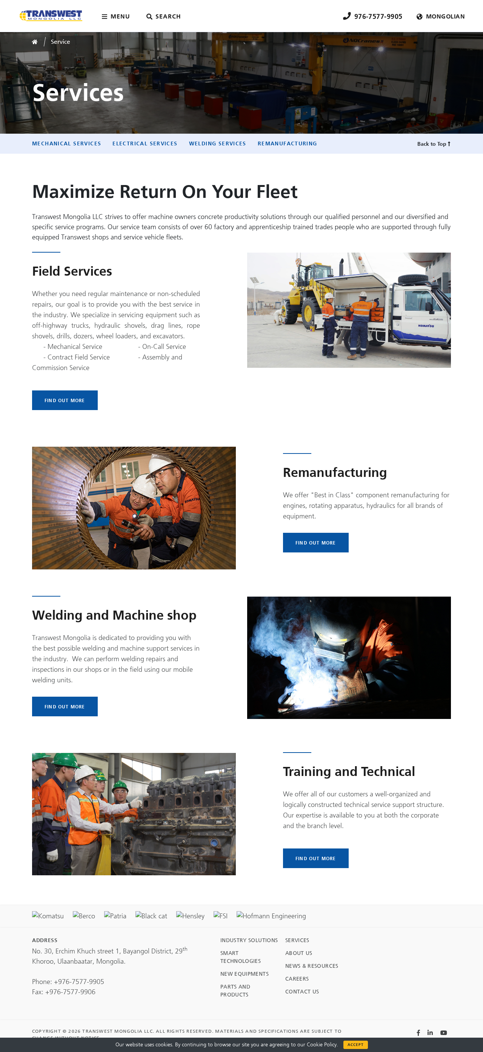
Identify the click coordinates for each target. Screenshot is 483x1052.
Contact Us (302, 992)
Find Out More (65, 400)
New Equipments (244, 974)
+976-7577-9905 (79, 982)
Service (60, 41)
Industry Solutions (249, 940)
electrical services (144, 143)
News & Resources (311, 966)
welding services (217, 143)
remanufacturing (287, 143)
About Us (298, 953)
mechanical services (66, 143)
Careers (297, 979)
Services (297, 940)
